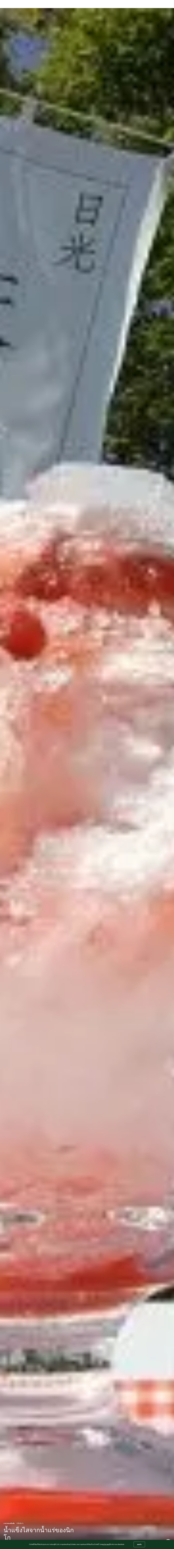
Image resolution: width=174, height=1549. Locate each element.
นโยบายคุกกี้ (106, 1544)
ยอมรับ (139, 1544)
